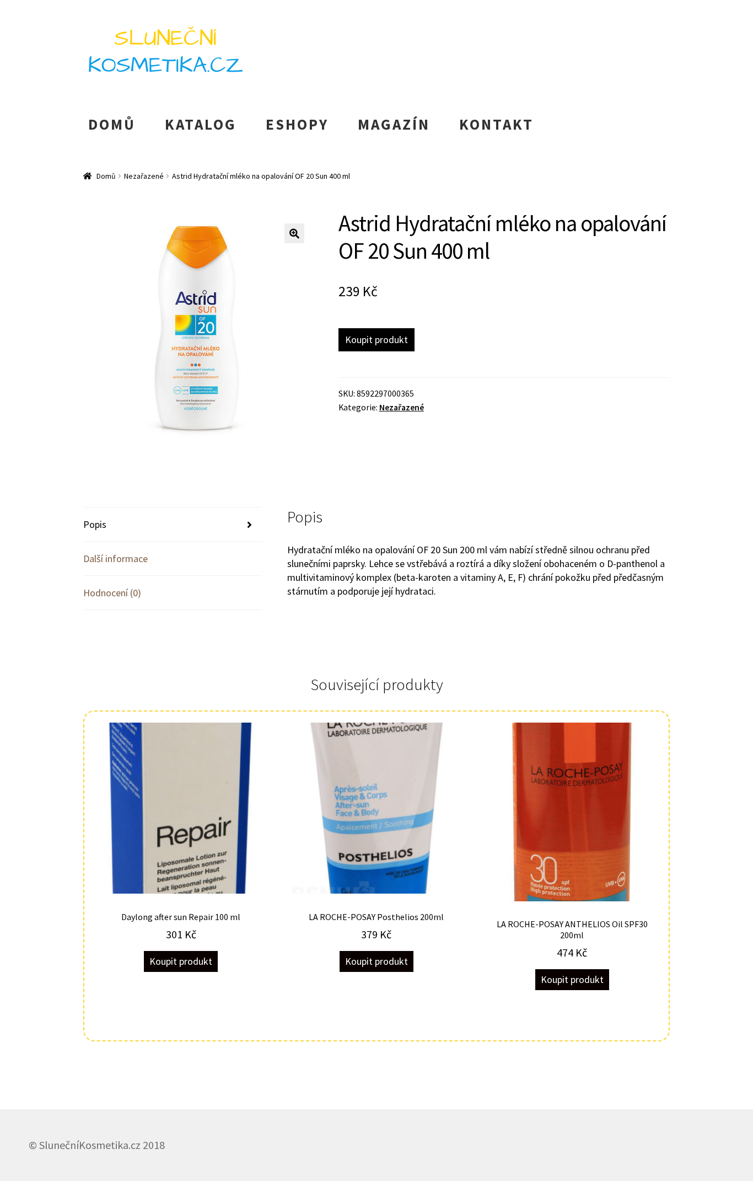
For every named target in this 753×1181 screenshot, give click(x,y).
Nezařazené (144, 176)
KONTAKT (496, 124)
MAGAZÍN (394, 124)
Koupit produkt (376, 339)
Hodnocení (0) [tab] (112, 592)
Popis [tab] (94, 524)
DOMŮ (112, 124)
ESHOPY (297, 124)
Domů (106, 176)
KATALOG (200, 124)
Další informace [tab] (115, 558)
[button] (294, 233)
